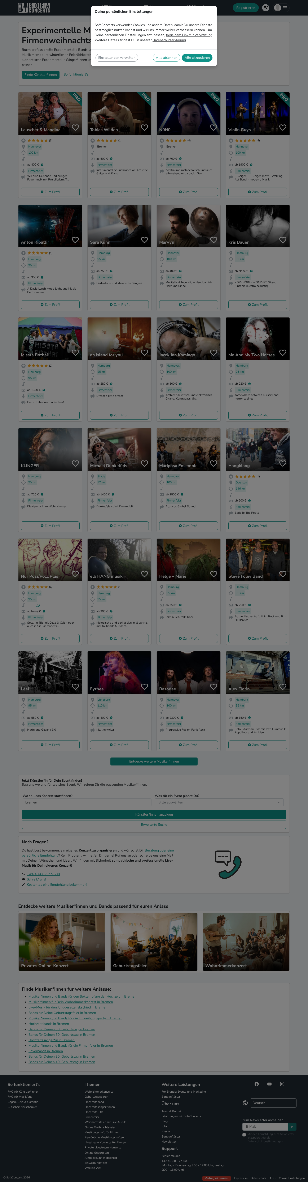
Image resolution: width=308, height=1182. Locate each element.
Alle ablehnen (166, 57)
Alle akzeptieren (197, 57)
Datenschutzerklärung (169, 40)
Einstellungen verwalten (116, 57)
